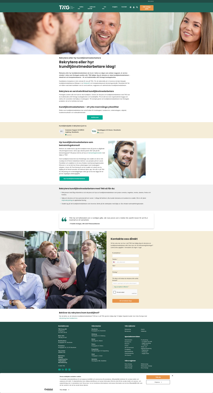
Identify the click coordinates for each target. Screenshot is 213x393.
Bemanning (128, 331)
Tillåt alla (158, 377)
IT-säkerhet (145, 345)
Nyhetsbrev (61, 355)
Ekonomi (127, 343)
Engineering (145, 350)
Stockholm (69, 135)
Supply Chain (145, 353)
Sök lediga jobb (147, 8)
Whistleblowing (62, 362)
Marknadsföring (129, 351)
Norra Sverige (144, 367)
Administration (128, 340)
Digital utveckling (146, 343)
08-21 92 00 (151, 1)
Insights (114, 7)
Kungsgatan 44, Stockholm (65, 342)
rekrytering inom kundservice (68, 318)
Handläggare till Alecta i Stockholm (109, 130)
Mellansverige (144, 364)
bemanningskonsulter (95, 153)
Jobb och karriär (91, 7)
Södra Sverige (128, 367)
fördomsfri (87, 83)
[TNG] (66, 7)
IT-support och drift (147, 341)
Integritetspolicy (63, 359)
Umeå (93, 354)
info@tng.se (61, 330)
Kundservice (128, 341)
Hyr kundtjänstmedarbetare (74, 178)
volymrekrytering (67, 200)
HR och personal (129, 347)
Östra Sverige (128, 364)
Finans (126, 345)
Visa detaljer (63, 389)
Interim (143, 329)
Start (60, 14)
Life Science (128, 355)
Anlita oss (80, 7)
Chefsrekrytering (129, 353)
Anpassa (157, 382)
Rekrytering (128, 329)
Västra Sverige (128, 366)
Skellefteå (94, 359)
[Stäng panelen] (172, 375)
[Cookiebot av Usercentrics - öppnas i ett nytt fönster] (48, 389)
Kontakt (124, 7)
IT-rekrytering (144, 340)
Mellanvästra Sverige (146, 366)
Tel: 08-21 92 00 (62, 332)
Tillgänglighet (62, 360)
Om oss (104, 7)
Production (145, 351)
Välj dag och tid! (62, 337)
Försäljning (128, 349)
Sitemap (60, 357)
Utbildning (143, 331)
